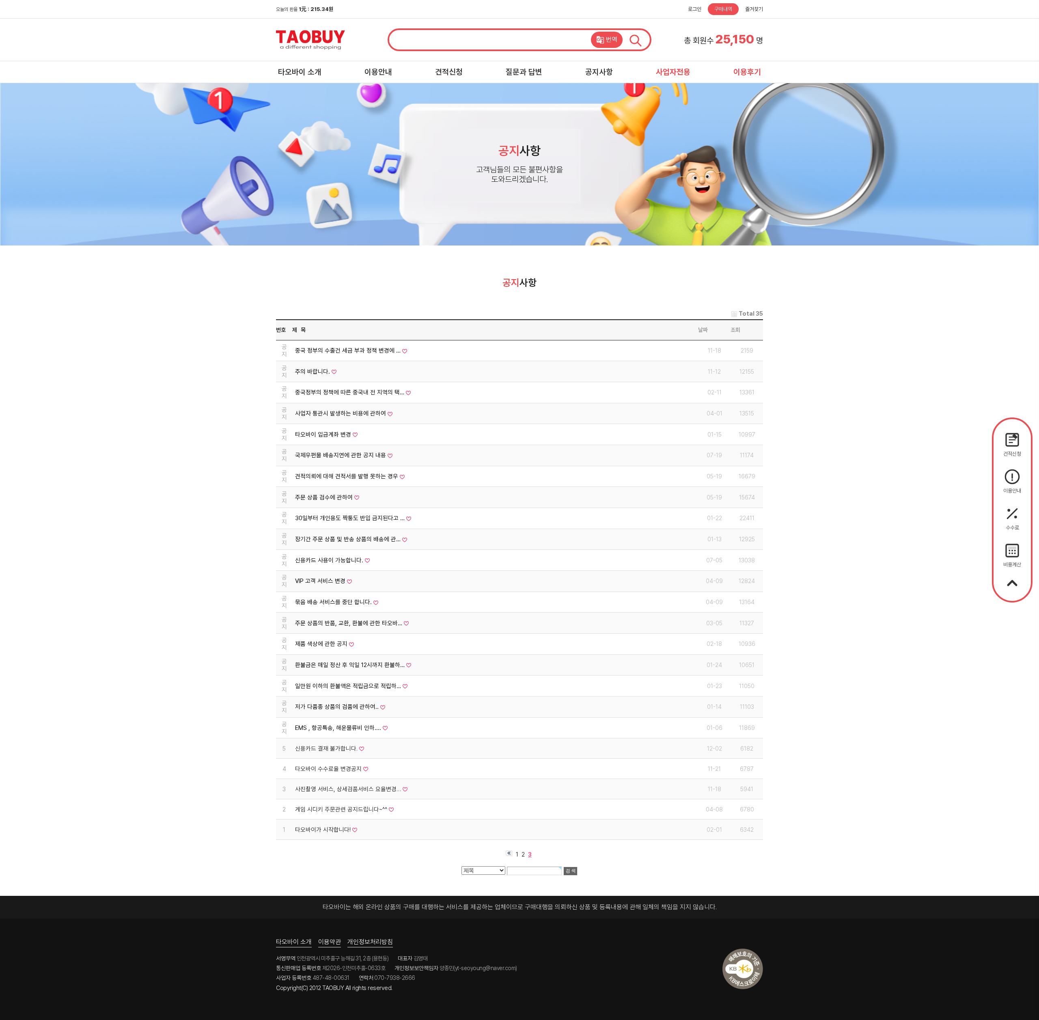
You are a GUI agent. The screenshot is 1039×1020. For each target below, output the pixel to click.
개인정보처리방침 (370, 942)
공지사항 (599, 72)
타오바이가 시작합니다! (323, 829)
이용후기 (747, 72)
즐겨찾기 (754, 9)
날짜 (703, 330)
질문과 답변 (524, 72)
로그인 (694, 9)
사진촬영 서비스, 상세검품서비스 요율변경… (348, 789)
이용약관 (329, 942)
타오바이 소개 (299, 72)
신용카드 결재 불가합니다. (326, 748)
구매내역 (723, 9)
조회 (735, 330)
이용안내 (378, 72)
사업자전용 (673, 72)
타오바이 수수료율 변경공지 (328, 769)
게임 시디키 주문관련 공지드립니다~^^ (341, 809)
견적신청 (449, 72)
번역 (611, 39)
